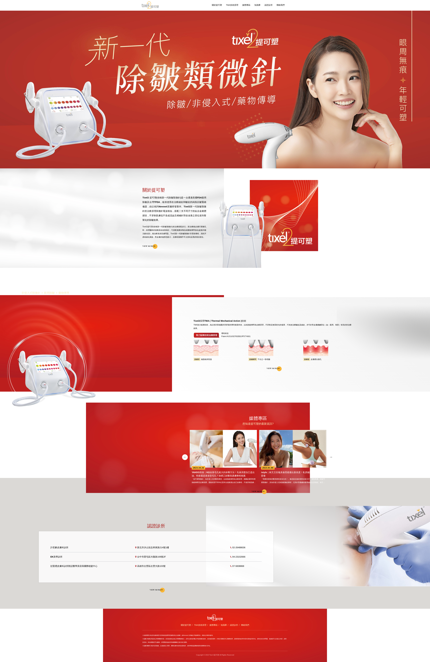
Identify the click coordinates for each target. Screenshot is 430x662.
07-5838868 (238, 566)
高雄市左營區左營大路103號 (151, 566)
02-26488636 (238, 547)
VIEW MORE (148, 246)
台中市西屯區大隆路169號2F (151, 557)
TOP (425, 625)
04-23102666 (238, 557)
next (331, 457)
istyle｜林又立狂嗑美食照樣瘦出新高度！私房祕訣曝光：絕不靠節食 (293, 474)
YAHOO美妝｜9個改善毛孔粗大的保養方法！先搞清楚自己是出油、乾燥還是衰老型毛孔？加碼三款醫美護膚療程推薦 (223, 474)
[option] (215, 89)
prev (185, 457)
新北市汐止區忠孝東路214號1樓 (153, 547)
